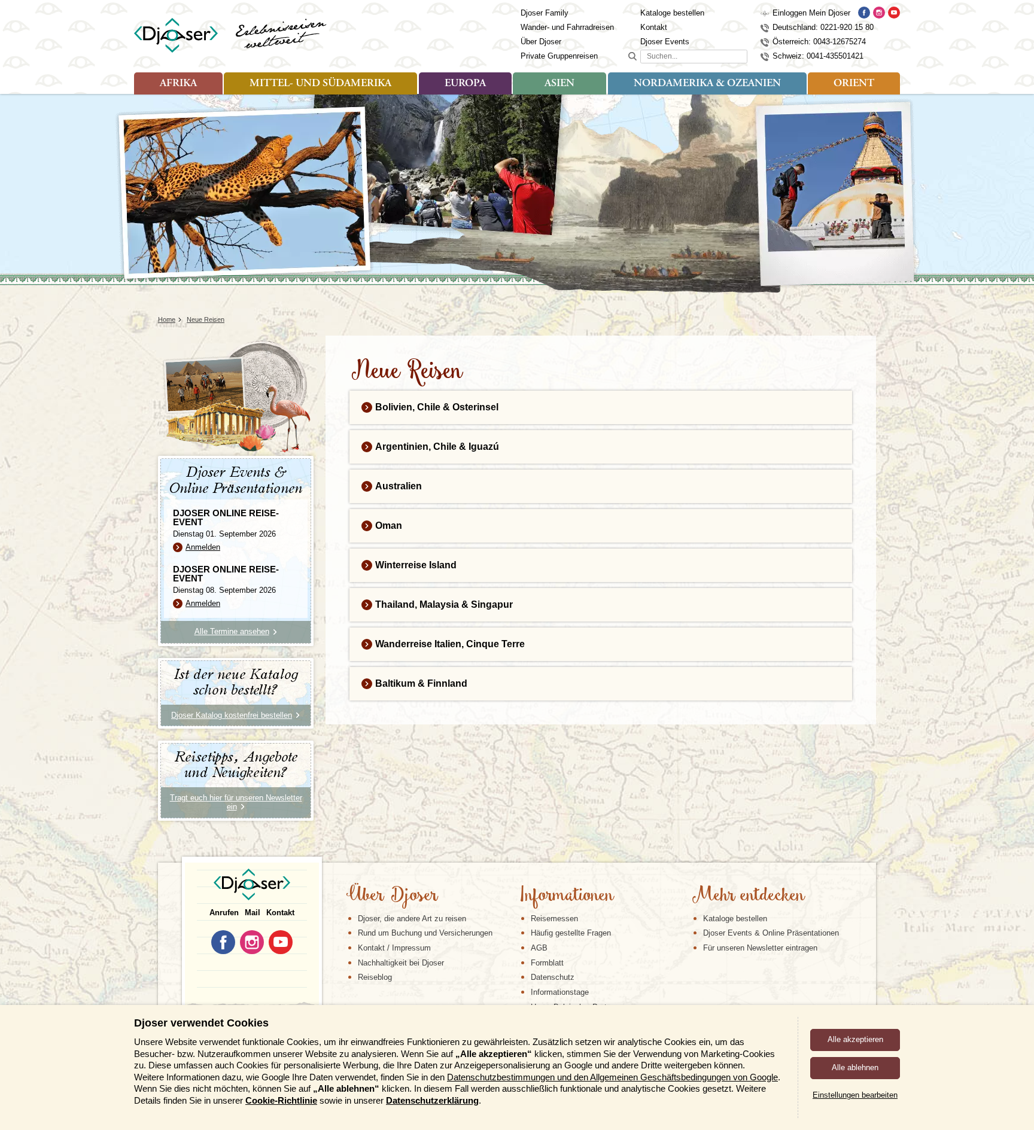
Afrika (178, 83)
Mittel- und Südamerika (320, 83)
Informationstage (560, 992)
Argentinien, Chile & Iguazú (437, 446)
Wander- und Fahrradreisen (567, 27)
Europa (465, 83)
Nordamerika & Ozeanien (707, 83)
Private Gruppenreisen (559, 55)
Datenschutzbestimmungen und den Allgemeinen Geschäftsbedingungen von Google (612, 1077)
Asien (559, 83)
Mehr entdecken (748, 896)
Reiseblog (375, 977)
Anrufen (224, 912)
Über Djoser (541, 41)
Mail (252, 912)
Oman (388, 525)
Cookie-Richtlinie (281, 1100)
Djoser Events (664, 41)
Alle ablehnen (855, 1067)
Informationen (566, 896)
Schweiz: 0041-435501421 (818, 55)
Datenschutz (552, 977)
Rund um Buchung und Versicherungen (425, 932)
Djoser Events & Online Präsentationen (771, 932)
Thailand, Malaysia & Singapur (444, 604)
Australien (398, 486)
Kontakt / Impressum (394, 947)
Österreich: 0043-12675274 (819, 41)
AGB (539, 947)
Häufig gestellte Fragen (571, 932)
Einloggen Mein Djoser (811, 12)
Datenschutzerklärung (432, 1100)
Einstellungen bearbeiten (855, 1095)
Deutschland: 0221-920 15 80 (823, 27)
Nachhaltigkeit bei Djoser (401, 962)
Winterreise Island (416, 565)
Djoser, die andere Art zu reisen (412, 918)
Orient (854, 83)
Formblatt (547, 962)
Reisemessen (554, 918)
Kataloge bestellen (672, 12)
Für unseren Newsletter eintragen (760, 947)
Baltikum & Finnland (421, 683)
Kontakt (653, 27)
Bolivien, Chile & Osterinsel (436, 407)
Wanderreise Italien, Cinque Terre (450, 644)
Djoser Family (544, 12)
